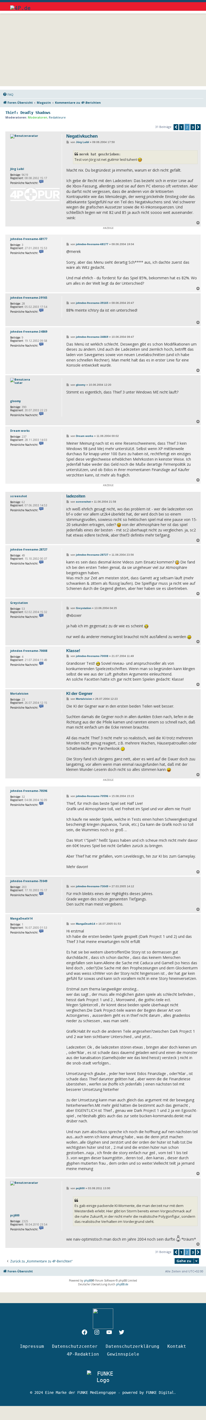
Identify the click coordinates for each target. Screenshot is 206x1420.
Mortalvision (19, 693)
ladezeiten (75, 496)
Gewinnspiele (123, 1354)
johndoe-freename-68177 (28, 239)
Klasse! (73, 650)
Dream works (20, 430)
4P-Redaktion (83, 1354)
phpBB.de (122, 1284)
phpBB (88, 1280)
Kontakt (176, 1346)
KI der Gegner (79, 693)
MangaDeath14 (21, 918)
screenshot (18, 496)
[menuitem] (8, 94)
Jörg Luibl (17, 168)
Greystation (19, 602)
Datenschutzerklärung (132, 1346)
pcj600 (14, 1215)
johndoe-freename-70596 (28, 790)
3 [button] (193, 127)
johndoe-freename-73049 (28, 881)
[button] (176, 127)
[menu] (191, 5)
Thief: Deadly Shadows (27, 112)
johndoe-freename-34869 (28, 331)
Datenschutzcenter (75, 1346)
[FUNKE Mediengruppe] (103, 1376)
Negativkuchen (82, 136)
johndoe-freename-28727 (28, 549)
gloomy (15, 401)
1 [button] (181, 127)
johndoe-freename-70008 (28, 650)
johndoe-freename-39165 (28, 297)
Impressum (32, 1346)
